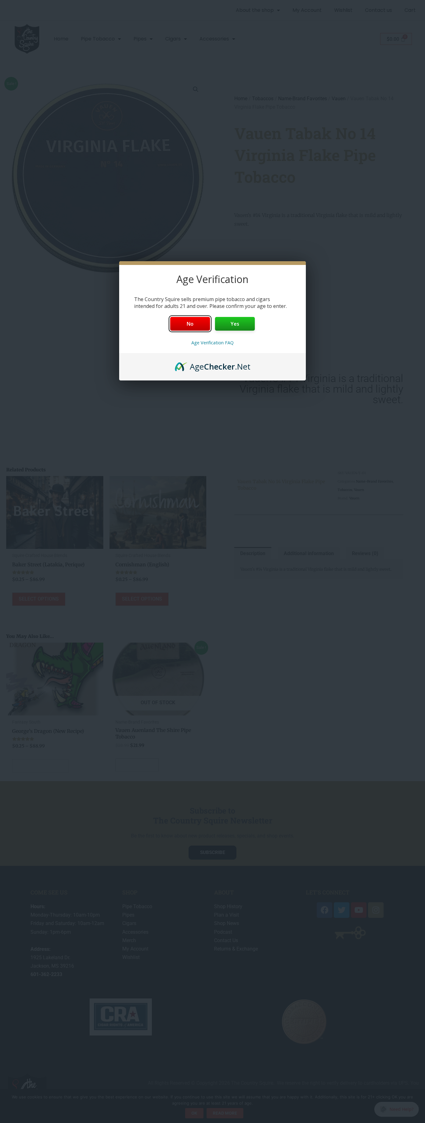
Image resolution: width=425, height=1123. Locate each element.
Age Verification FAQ (212, 343)
